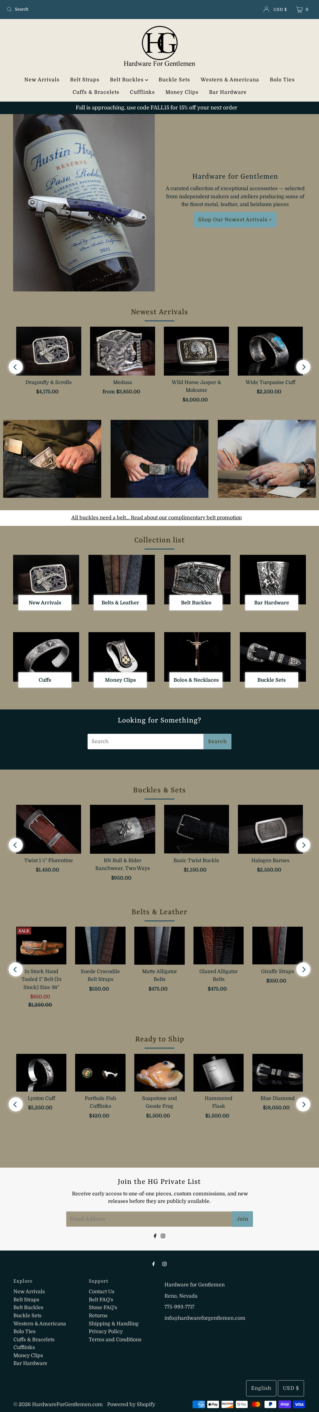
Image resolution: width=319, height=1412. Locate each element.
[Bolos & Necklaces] (197, 657)
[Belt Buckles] (197, 579)
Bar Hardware (228, 92)
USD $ (280, 9)
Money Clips (181, 92)
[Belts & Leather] (121, 579)
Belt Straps (84, 80)
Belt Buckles (127, 80)
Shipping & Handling (114, 1324)
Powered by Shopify (131, 1404)
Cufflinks (142, 92)
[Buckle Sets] (273, 657)
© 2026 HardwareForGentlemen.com (58, 1404)
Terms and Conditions (115, 1339)
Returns (98, 1315)
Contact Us (101, 1291)
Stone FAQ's (103, 1307)
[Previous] (16, 367)
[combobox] (54, 9)
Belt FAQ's (101, 1300)
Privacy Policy (106, 1331)
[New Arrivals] (46, 579)
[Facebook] (155, 1235)
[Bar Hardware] (273, 579)
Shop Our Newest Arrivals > (235, 220)
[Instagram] (163, 1235)
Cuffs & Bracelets (96, 92)
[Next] (303, 367)
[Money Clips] (121, 657)
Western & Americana (230, 80)
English (261, 1388)
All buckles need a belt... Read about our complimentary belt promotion (156, 518)
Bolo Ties (282, 80)
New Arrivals (42, 80)
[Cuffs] (46, 657)
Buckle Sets (174, 80)
